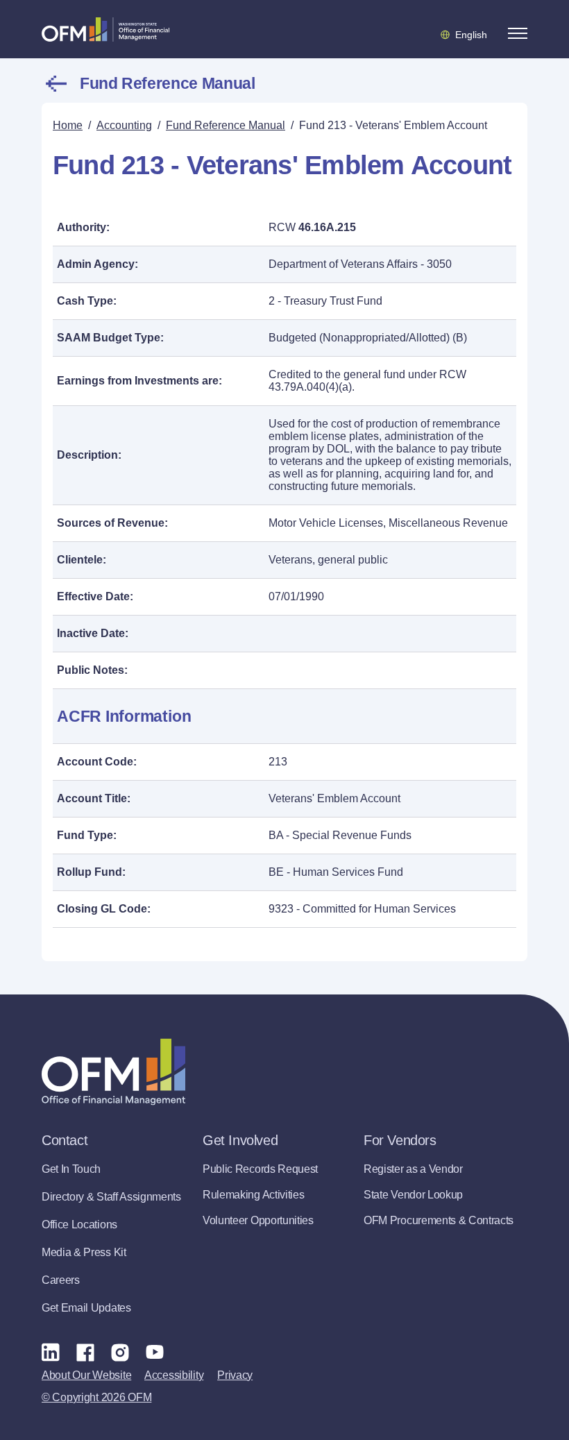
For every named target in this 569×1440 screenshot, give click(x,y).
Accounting (124, 125)
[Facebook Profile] (85, 1352)
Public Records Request (260, 1169)
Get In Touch (71, 1169)
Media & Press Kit (84, 1252)
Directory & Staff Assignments (111, 1197)
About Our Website (86, 1375)
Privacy (235, 1375)
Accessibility (173, 1375)
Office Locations (79, 1224)
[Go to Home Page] (105, 29)
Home (68, 125)
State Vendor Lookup (413, 1195)
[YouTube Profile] (155, 1352)
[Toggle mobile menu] (517, 33)
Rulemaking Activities (253, 1195)
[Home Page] (113, 1072)
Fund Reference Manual (167, 83)
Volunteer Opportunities (258, 1220)
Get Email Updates (86, 1308)
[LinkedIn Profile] (51, 1351)
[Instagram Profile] (120, 1352)
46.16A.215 (327, 227)
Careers (61, 1280)
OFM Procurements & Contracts (438, 1220)
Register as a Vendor (413, 1169)
